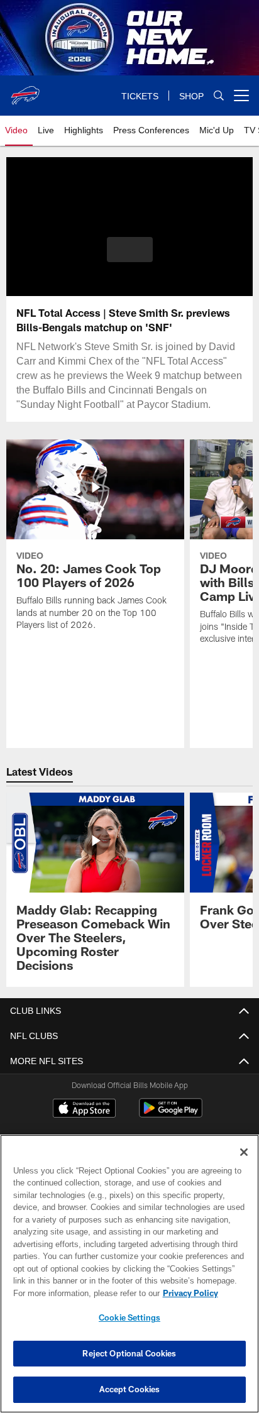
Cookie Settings (129, 1317)
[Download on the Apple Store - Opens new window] (84, 1109)
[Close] (244, 1152)
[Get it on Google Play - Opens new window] (170, 1114)
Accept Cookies (129, 1389)
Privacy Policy (82, 1293)
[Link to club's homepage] (25, 90)
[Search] (219, 95)
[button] (130, 257)
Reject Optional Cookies (129, 1353)
